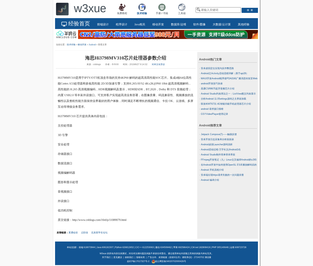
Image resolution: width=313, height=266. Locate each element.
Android (92, 44)
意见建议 (117, 257)
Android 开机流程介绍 (212, 169)
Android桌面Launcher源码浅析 (217, 144)
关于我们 (106, 257)
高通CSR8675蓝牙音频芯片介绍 (217, 88)
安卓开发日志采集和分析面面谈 (217, 139)
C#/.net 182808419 (200, 247)
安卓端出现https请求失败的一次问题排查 (222, 175)
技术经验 (71, 44)
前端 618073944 (87, 247)
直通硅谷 (73, 232)
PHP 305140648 (220, 247)
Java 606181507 (105, 247)
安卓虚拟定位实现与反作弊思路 (217, 68)
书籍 (165, 13)
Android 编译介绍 (210, 180)
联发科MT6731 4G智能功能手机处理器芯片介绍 (226, 103)
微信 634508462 (163, 247)
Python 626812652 (124, 247)
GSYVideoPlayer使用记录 (214, 114)
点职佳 (84, 232)
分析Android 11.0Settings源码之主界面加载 (223, 98)
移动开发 (82, 44)
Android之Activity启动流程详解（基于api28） (224, 73)
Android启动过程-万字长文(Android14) (220, 149)
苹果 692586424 (181, 247)
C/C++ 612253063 (144, 247)
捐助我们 (129, 257)
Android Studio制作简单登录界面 (218, 154)
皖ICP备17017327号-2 (138, 261)
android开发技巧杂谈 (212, 83)
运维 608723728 (238, 247)
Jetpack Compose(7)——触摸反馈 (219, 134)
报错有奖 (140, 257)
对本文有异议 (158, 64)
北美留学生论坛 (99, 232)
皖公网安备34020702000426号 (170, 261)
